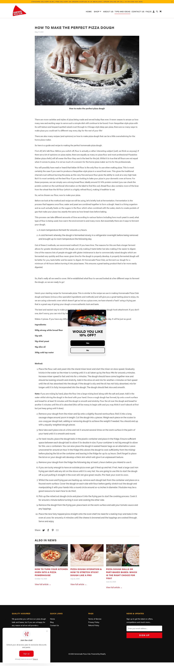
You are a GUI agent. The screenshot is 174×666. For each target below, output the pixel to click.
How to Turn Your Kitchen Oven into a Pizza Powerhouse (51, 572)
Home (52, 619)
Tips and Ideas (122, 12)
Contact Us (54, 625)
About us (108, 12)
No (87, 350)
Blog (52, 622)
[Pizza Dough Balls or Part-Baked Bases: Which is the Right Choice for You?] (122, 556)
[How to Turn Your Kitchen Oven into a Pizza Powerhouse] (51, 556)
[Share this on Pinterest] (52, 530)
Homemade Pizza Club (82, 654)
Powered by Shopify (98, 654)
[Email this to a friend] (57, 530)
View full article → (43, 584)
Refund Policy (93, 625)
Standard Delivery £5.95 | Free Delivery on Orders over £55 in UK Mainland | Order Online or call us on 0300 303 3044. (87, 1)
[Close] (103, 313)
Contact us (138, 12)
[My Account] (154, 12)
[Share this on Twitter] (43, 530)
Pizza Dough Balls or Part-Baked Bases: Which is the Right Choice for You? (121, 574)
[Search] (157, 12)
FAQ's (148, 12)
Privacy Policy (93, 622)
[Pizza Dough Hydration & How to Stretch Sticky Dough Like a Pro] (87, 556)
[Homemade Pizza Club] (30, 10)
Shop (97, 11)
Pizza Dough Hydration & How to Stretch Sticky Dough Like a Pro (86, 572)
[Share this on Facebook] (48, 530)
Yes (87, 343)
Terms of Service (94, 619)
